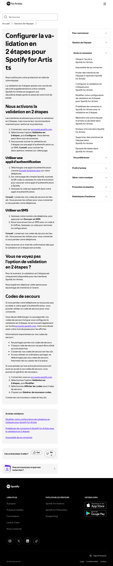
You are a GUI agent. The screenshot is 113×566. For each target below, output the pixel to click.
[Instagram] (10, 541)
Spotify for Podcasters (56, 509)
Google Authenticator (30, 170)
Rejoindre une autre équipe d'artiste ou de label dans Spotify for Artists (89, 120)
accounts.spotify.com (41, 129)
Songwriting (52, 516)
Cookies (103, 561)
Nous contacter (14, 528)
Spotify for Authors (55, 503)
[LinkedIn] (27, 541)
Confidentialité (92, 561)
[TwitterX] (18, 541)
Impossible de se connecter (19, 437)
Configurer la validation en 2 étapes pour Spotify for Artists (89, 86)
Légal (82, 561)
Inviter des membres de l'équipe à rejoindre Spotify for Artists (89, 75)
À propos (11, 503)
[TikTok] (36, 541)
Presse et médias (15, 509)
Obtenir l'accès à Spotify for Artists (84, 61)
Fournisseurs (13, 516)
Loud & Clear (13, 522)
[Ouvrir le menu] (104, 3)
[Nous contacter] (54, 468)
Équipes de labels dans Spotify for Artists (87, 150)
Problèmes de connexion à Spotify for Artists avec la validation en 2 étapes (30, 430)
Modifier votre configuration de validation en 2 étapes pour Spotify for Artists (28, 421)
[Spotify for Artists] (14, 4)
